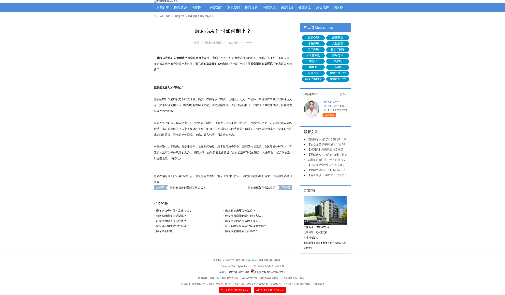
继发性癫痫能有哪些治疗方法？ (244, 215)
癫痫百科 (313, 73)
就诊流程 (322, 7)
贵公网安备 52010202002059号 (270, 272)
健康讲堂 (304, 7)
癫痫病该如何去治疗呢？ (263, 187)
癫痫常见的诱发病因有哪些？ (243, 220)
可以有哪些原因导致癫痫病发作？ (246, 226)
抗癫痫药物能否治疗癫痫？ (172, 226)
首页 (168, 16)
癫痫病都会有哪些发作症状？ (188, 187)
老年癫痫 (313, 49)
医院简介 (180, 7)
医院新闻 (216, 7)
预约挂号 (329, 115)
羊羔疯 (338, 61)
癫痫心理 (313, 37)
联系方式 (229, 260)
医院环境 (269, 7)
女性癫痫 (337, 43)
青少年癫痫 (338, 49)
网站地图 (275, 260)
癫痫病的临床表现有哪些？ (241, 231)
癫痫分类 (337, 55)
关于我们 (218, 260)
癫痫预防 (337, 37)
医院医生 (198, 7)
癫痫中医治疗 (337, 73)
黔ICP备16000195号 (239, 272)
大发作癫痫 (313, 55)
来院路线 (287, 7)
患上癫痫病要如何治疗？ (240, 210)
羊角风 (313, 67)
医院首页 (162, 7)
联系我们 (233, 7)
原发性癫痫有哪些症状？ (171, 220)
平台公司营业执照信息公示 (235, 290)
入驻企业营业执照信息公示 (270, 290)
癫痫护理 (179, 16)
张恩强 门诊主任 (331, 102)
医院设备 (251, 7)
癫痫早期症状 (164, 231)
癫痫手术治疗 (313, 78)
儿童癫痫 (313, 43)
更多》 (343, 94)
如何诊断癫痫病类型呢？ (171, 215)
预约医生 (340, 7)
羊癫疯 (313, 61)
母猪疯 (338, 67)
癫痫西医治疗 (337, 78)
